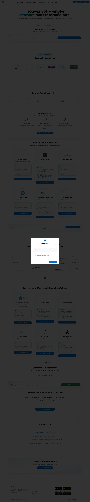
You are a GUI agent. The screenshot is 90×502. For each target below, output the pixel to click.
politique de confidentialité (43, 257)
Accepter (53, 262)
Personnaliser (45, 262)
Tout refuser (36, 262)
